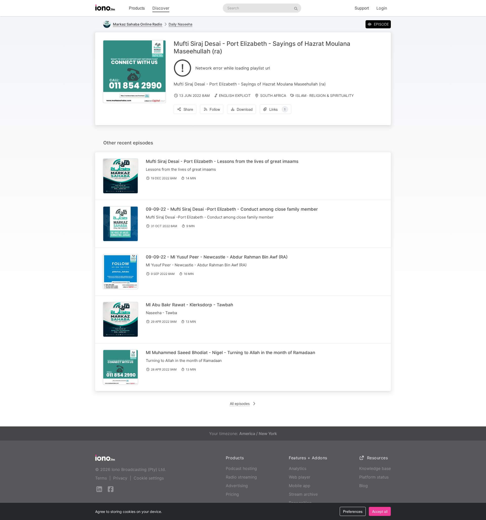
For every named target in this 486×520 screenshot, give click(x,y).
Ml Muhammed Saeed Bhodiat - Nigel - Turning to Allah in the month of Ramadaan (230, 352)
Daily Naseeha (180, 24)
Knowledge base (375, 468)
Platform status (374, 477)
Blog (363, 485)
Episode (381, 24)
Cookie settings (149, 478)
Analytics (297, 468)
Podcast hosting (241, 468)
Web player (299, 477)
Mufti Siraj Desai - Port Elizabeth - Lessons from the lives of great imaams (222, 161)
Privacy (120, 478)
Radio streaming (241, 477)
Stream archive (303, 494)
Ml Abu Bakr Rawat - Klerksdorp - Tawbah (189, 304)
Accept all (380, 511)
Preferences (352, 511)
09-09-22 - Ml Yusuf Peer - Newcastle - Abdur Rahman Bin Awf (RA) (217, 256)
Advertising (237, 485)
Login (381, 8)
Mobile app (299, 485)
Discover (160, 8)
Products (137, 8)
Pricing (232, 494)
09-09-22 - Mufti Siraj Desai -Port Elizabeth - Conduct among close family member (232, 209)
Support (362, 8)
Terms (101, 478)
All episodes (240, 403)
